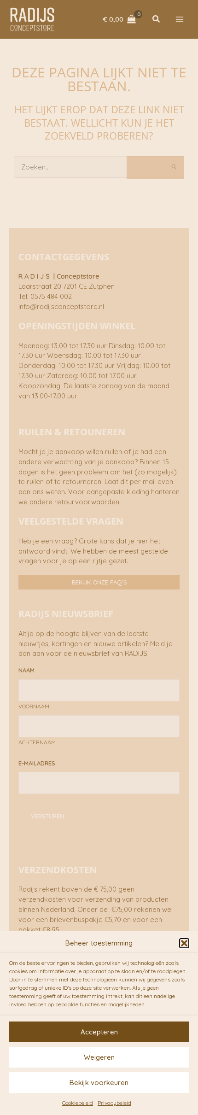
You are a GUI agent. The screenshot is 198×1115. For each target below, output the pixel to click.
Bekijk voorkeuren (99, 1082)
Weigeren (99, 1057)
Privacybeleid (114, 1102)
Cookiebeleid (77, 1102)
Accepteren (99, 1031)
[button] (184, 943)
